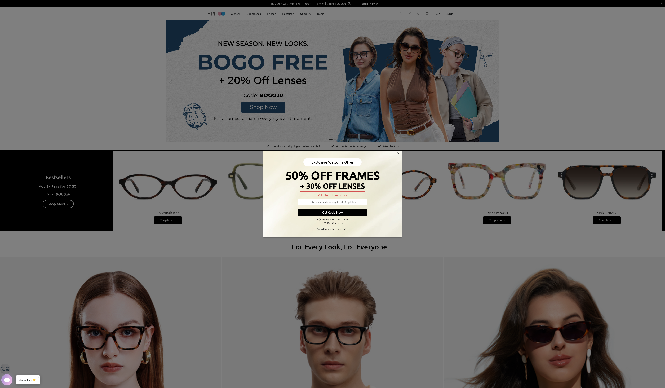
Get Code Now (332, 212)
